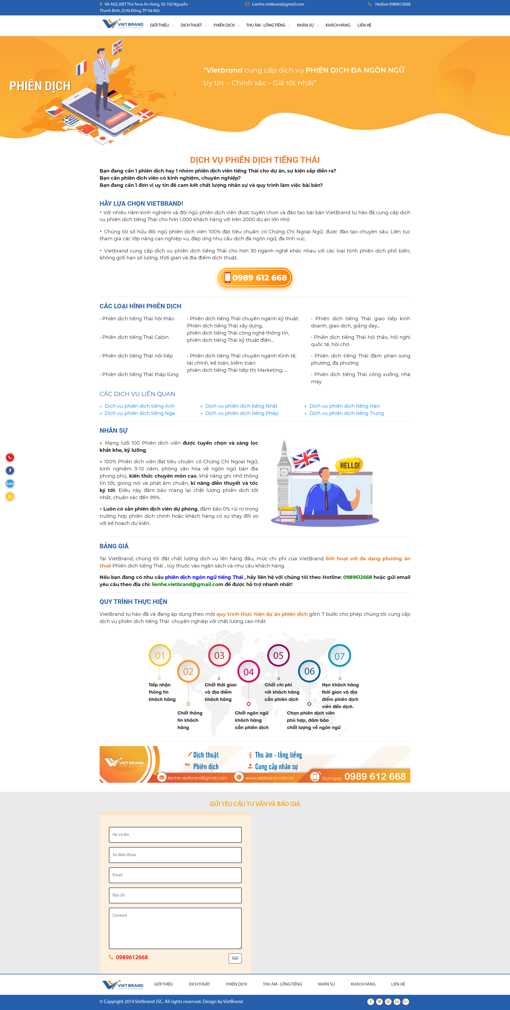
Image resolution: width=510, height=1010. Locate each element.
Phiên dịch (224, 25)
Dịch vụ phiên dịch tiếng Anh (140, 406)
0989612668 (132, 958)
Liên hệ (364, 25)
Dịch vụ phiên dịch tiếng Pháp (241, 413)
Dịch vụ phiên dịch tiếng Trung (346, 413)
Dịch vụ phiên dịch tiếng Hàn (344, 406)
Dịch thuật (191, 25)
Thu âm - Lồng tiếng (265, 25)
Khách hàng (338, 25)
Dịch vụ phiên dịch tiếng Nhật (241, 406)
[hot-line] (255, 278)
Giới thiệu (159, 25)
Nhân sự (305, 25)
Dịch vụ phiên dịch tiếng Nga (140, 413)
